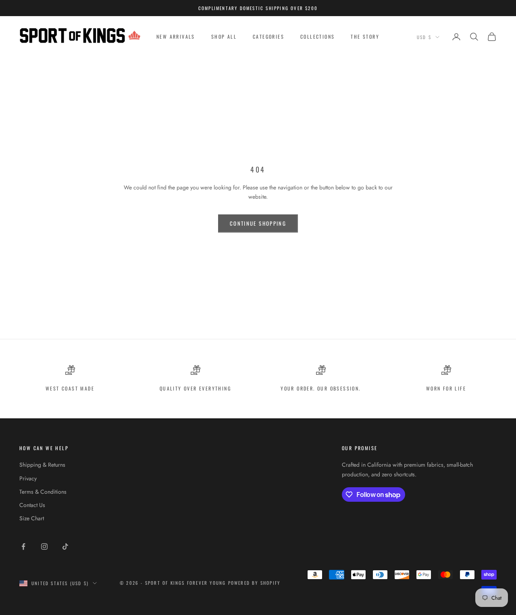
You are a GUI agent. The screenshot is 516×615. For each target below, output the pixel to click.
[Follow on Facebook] (23, 546)
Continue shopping (258, 223)
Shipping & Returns (42, 465)
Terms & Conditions (43, 492)
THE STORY (365, 36)
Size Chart (31, 518)
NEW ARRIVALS (175, 36)
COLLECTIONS (317, 36)
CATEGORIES (268, 36)
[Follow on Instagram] (44, 546)
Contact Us (32, 505)
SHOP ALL (224, 36)
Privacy (28, 478)
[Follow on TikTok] (65, 546)
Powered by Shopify (254, 583)
